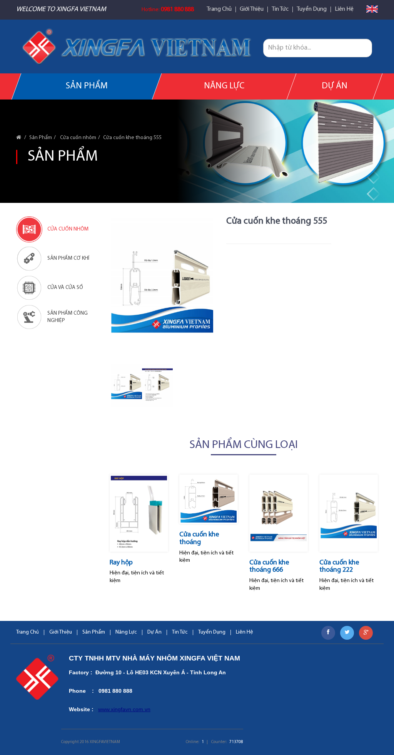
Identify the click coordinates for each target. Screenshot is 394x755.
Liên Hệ (344, 9)
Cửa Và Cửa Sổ (65, 287)
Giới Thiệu (252, 9)
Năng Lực (224, 86)
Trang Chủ (219, 9)
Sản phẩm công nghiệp (67, 317)
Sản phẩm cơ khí (68, 258)
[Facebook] (328, 633)
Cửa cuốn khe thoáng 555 (132, 138)
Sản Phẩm (87, 86)
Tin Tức (280, 9)
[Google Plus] (366, 633)
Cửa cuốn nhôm (77, 138)
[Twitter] (347, 633)
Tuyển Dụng (312, 9)
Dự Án (334, 86)
